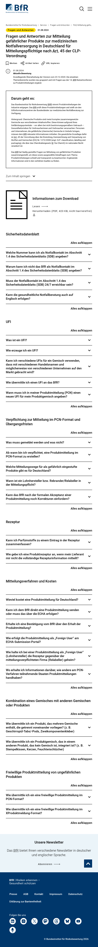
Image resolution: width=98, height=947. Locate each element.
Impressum (55, 894)
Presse (13, 894)
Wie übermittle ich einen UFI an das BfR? (48, 384)
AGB (25, 894)
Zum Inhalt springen (21, 178)
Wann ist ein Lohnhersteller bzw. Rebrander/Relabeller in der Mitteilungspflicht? (48, 484)
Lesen (36, 206)
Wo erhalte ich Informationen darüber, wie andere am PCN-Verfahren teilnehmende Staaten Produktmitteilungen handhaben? (48, 675)
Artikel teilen (32, 63)
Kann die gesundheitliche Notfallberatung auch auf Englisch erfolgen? (48, 298)
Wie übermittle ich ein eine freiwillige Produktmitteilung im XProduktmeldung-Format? (48, 813)
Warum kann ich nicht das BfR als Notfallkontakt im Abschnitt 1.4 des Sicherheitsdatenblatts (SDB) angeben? (48, 270)
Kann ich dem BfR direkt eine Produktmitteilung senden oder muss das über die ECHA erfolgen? (48, 613)
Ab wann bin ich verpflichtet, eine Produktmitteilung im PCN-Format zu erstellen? (48, 456)
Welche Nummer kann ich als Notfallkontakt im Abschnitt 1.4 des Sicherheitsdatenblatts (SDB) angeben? (48, 256)
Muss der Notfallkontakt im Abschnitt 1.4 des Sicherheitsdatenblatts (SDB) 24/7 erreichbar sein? (48, 284)
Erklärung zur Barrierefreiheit (25, 901)
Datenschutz (75, 894)
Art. (55, 51)
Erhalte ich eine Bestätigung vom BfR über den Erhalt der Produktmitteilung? (48, 627)
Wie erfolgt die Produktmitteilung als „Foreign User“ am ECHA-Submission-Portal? (48, 641)
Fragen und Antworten (60, 25)
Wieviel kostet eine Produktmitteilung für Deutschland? (48, 601)
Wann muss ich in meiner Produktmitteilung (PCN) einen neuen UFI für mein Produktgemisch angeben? (48, 396)
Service (43, 25)
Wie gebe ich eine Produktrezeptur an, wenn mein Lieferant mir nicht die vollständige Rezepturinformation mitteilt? (48, 558)
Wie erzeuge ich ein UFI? (48, 352)
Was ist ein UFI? (48, 341)
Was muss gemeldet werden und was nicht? (48, 444)
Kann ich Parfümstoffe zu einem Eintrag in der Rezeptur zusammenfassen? (48, 544)
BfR (74, 80)
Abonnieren (45, 864)
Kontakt (38, 894)
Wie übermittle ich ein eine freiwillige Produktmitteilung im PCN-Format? (48, 798)
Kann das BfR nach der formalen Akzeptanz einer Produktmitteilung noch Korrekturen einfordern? (48, 498)
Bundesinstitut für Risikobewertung (21, 25)
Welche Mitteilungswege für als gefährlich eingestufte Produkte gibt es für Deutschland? (48, 470)
